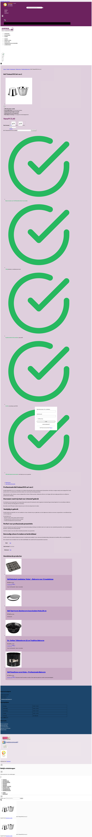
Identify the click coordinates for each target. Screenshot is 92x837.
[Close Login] (1, 765)
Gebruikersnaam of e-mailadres (43, 409)
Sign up (51, 427)
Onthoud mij (40, 418)
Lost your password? (46, 424)
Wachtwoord (39, 414)
